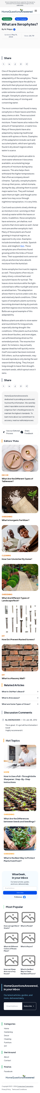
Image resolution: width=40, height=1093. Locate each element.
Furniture (7, 1042)
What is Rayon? (27, 946)
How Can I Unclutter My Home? (17, 559)
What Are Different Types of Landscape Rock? (15, 599)
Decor (5, 475)
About (6, 1057)
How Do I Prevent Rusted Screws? (18, 639)
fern (22, 246)
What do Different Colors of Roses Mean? (11, 948)
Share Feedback (29, 432)
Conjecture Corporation (25, 1086)
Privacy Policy (6, 1089)
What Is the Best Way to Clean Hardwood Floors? (28, 971)
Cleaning (6, 555)
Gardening (7, 516)
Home (6, 772)
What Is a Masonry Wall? (13, 678)
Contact (7, 1060)
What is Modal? (27, 926)
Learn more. (20, 5)
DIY (3, 636)
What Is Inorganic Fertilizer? (15, 520)
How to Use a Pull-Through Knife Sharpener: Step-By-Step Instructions (20, 779)
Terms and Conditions (19, 1089)
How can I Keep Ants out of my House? (10, 971)
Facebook (8, 1071)
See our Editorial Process (13, 432)
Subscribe (20, 893)
